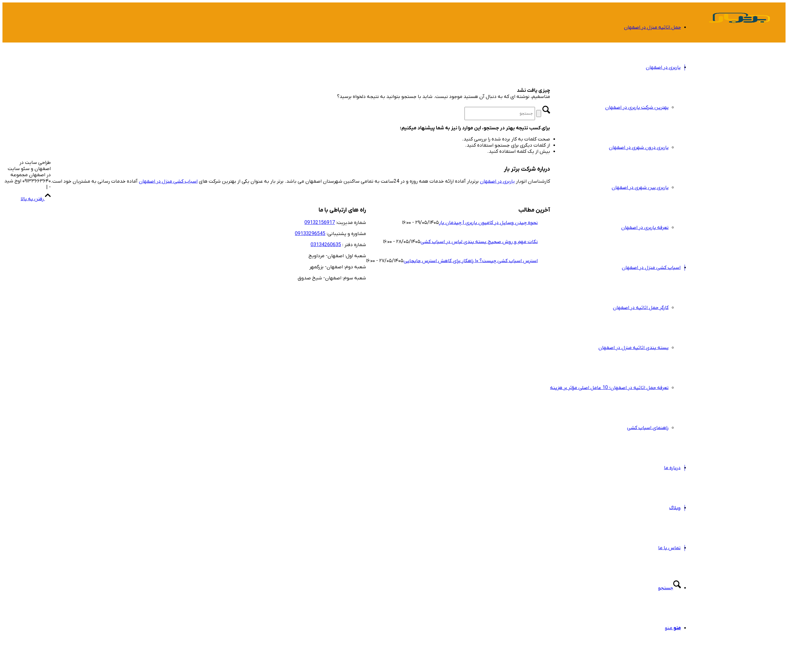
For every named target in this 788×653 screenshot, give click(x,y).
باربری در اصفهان (497, 181)
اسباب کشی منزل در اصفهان (168, 181)
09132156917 (319, 223)
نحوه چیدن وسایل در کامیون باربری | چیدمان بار (488, 223)
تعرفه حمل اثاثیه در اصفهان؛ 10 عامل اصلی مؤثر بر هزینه (609, 388)
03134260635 (326, 245)
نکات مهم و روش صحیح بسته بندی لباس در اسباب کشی (479, 242)
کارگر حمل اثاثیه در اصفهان (641, 308)
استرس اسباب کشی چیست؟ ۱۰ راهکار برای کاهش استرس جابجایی (471, 261)
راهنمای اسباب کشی (648, 428)
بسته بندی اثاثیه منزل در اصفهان (633, 348)
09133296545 (310, 234)
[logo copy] (739, 32)
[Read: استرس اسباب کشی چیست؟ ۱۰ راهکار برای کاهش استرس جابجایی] (532, 255)
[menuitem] (615, 27)
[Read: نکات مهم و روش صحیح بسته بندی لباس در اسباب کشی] (532, 236)
